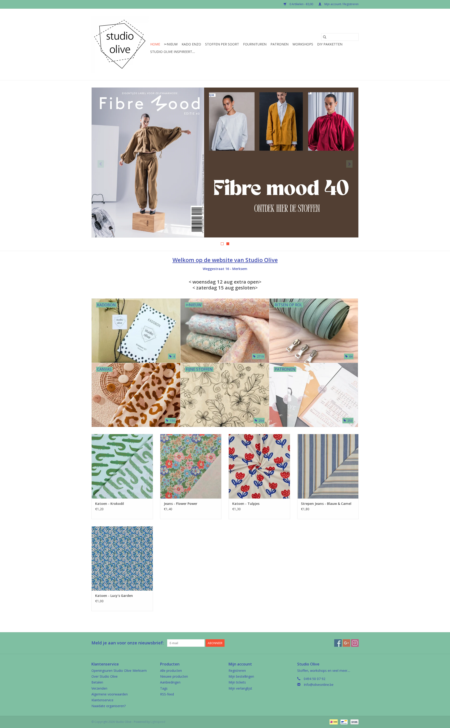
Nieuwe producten (174, 676)
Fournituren (254, 44)
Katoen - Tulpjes (245, 503)
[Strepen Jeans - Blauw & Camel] (328, 466)
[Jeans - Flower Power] (191, 466)
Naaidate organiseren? (108, 706)
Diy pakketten (329, 44)
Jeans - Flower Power (180, 503)
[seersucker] (225, 162)
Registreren (237, 670)
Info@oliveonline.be (319, 684)
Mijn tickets (237, 682)
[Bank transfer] (354, 722)
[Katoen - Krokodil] (122, 466)
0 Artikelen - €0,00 (301, 4)
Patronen (279, 44)
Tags (164, 688)
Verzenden (99, 688)
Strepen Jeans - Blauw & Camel (326, 503)
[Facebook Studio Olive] (338, 643)
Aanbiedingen (170, 682)
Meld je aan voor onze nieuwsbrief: (127, 642)
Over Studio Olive (104, 676)
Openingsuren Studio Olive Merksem (119, 670)
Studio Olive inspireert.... (172, 51)
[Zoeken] (324, 37)
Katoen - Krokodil (109, 503)
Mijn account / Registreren (341, 4)
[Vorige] (101, 164)
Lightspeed (157, 722)
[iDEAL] (333, 722)
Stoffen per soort (222, 44)
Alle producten (171, 670)
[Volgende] (349, 164)
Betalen (97, 682)
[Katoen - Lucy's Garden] (122, 558)
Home (155, 44)
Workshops (302, 44)
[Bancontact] (343, 722)
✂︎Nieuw (171, 44)
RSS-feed (167, 694)
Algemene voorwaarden (109, 694)
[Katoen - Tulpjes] (259, 466)
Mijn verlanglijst (240, 688)
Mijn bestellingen (241, 676)
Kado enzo (191, 44)
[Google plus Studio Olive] (346, 643)
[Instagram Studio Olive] (355, 643)
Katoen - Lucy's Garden (114, 595)
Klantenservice (102, 700)
